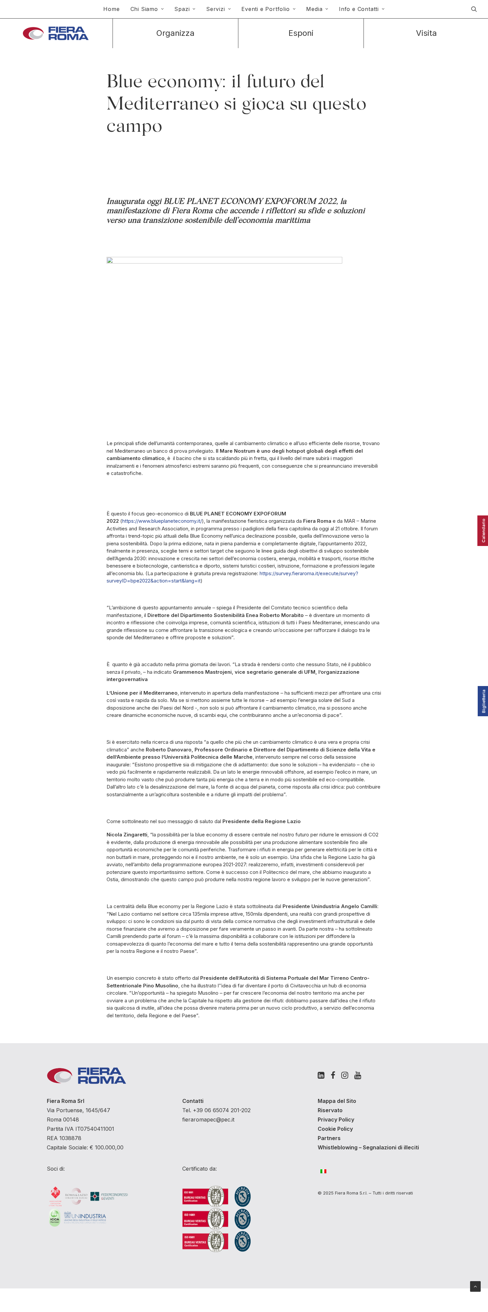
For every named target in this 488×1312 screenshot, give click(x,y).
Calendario (483, 531)
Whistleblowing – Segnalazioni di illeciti (368, 1147)
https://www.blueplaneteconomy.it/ (162, 521)
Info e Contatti (359, 9)
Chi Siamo (144, 9)
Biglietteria (483, 701)
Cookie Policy (335, 1128)
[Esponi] (301, 33)
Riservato (330, 1110)
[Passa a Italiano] (326, 1171)
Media (314, 9)
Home (111, 9)
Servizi (215, 9)
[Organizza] (175, 33)
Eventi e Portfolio (265, 9)
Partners (329, 1138)
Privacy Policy (336, 1119)
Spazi (182, 9)
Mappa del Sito (337, 1101)
